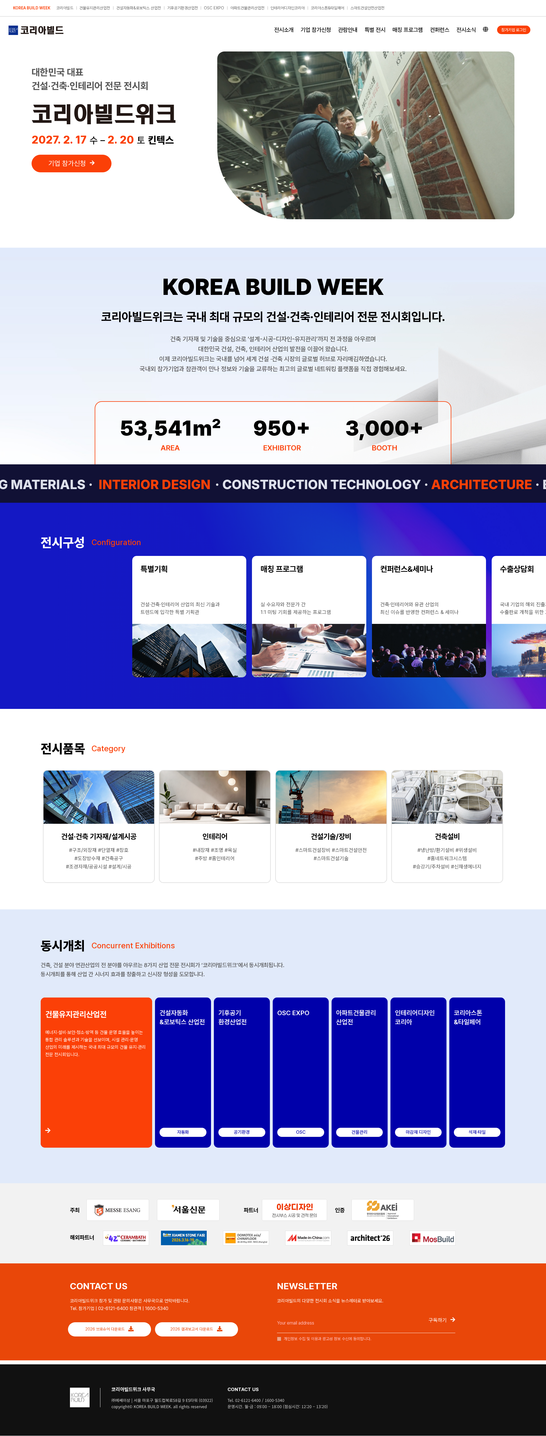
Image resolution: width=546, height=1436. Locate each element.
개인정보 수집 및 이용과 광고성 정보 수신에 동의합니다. (327, 1338)
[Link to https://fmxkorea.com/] (96, 1131)
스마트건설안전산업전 (367, 8)
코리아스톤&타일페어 (327, 8)
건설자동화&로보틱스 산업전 (138, 8)
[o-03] (295, 1201)
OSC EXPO (214, 8)
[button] (45, 566)
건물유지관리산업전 (94, 8)
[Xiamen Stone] (184, 1233)
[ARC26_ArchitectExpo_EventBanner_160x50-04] (370, 1233)
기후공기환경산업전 (182, 8)
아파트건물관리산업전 (247, 8)
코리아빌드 (64, 8)
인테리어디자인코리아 (287, 8)
